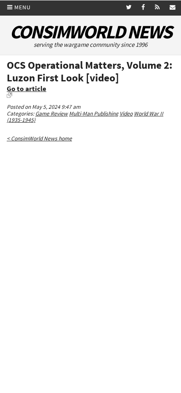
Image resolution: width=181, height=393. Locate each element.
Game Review (51, 113)
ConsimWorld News (90, 31)
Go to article (26, 88)
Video (126, 113)
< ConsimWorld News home (39, 138)
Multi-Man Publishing (93, 113)
